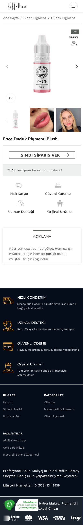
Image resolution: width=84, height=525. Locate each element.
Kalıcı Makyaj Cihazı (42, 508)
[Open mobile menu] (73, 6)
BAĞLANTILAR (12, 433)
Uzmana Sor (11, 416)
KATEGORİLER (54, 395)
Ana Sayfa (11, 18)
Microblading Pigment (59, 409)
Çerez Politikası (14, 447)
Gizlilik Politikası (14, 440)
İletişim (8, 402)
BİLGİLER (9, 395)
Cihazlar (49, 402)
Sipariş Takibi (12, 409)
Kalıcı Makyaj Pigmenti (57, 503)
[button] (7, 66)
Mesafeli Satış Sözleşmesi (21, 454)
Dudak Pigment (63, 18)
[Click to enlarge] (10, 98)
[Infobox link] (42, 303)
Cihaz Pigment (34, 18)
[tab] (42, 236)
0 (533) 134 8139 (47, 485)
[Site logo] (17, 6)
